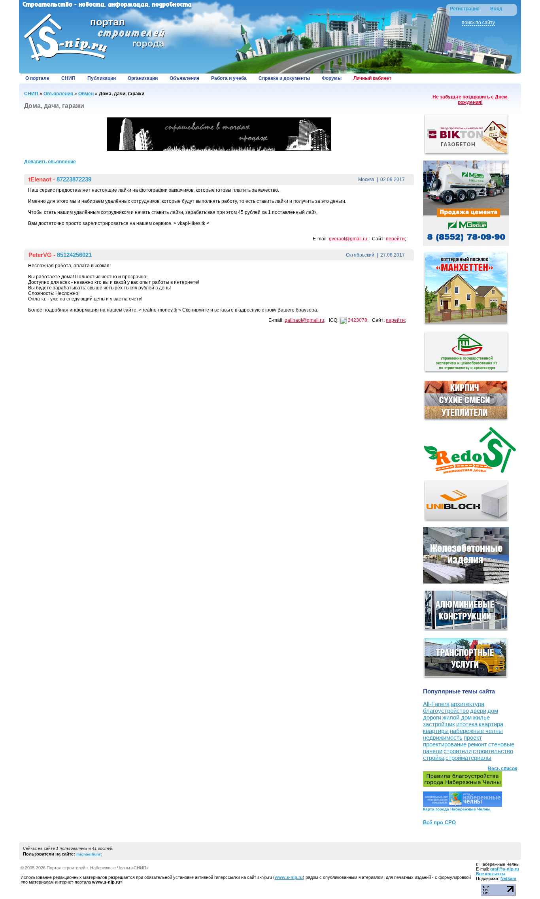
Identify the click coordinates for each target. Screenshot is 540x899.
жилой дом (457, 717)
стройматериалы (468, 757)
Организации (143, 78)
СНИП (68, 78)
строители (458, 751)
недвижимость (443, 737)
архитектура (467, 704)
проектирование (444, 744)
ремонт (477, 744)
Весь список (502, 768)
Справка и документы (284, 78)
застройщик (439, 724)
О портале (37, 78)
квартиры (436, 730)
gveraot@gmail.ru (348, 239)
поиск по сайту (478, 22)
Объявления (184, 78)
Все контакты (490, 873)
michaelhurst (89, 854)
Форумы (332, 78)
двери (478, 710)
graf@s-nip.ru (504, 869)
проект (473, 737)
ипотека (467, 724)
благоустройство (446, 710)
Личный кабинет (372, 78)
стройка (433, 757)
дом (492, 710)
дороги (432, 717)
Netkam (508, 878)
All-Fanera (436, 704)
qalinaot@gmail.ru (304, 320)
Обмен (86, 93)
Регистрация (465, 8)
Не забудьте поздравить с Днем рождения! (470, 99)
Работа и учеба (229, 78)
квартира (491, 724)
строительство (493, 751)
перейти (395, 239)
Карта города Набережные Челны (457, 809)
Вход (496, 8)
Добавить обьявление (50, 161)
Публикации (101, 78)
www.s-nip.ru (289, 877)
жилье (481, 717)
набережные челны (476, 730)
